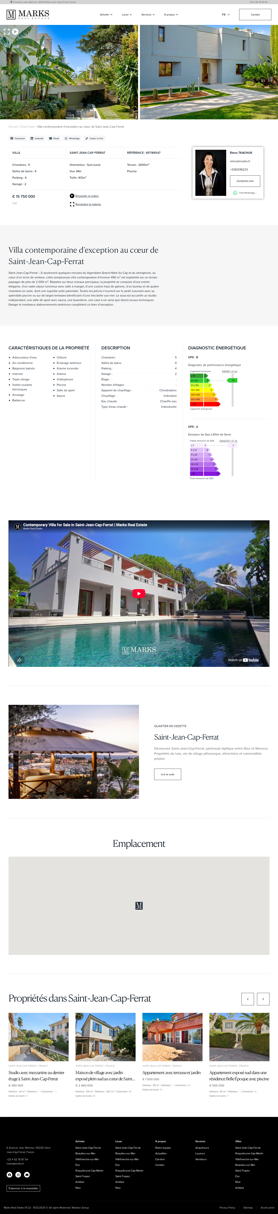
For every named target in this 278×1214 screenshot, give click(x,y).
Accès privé (267, 1207)
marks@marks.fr (15, 1163)
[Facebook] (9, 1175)
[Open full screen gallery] (6, 31)
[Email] (27, 1175)
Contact (255, 14)
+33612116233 (239, 169)
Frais (14, 202)
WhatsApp (74, 138)
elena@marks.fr (240, 161)
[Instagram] (18, 1175)
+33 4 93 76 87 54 (258, 2)
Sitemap (248, 1207)
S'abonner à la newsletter (23, 1188)
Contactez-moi (245, 181)
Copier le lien (96, 138)
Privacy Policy (227, 1207)
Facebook (20, 138)
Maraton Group (80, 1207)
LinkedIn (39, 138)
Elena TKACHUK (241, 153)
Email (56, 138)
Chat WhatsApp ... (248, 192)
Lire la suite (167, 774)
